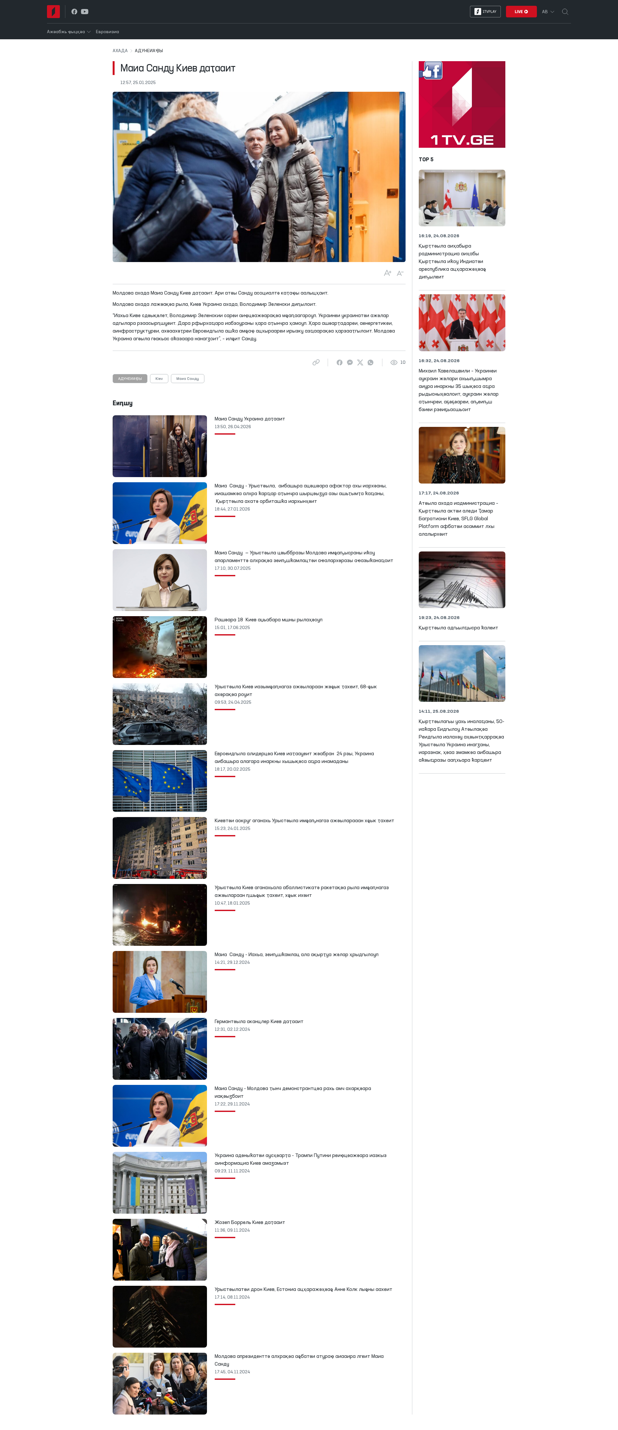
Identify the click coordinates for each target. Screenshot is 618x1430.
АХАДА (120, 51)
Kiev (159, 379)
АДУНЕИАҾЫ (130, 379)
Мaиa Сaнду (187, 379)
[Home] (53, 11)
